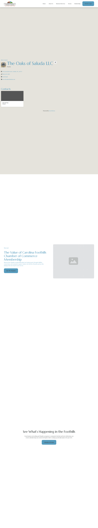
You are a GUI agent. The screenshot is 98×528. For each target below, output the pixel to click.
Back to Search (4, 60)
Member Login (88, 3)
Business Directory (60, 3)
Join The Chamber (11, 270)
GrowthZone (52, 111)
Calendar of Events (49, 442)
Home (44, 3)
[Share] (55, 62)
